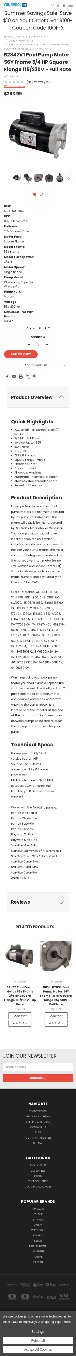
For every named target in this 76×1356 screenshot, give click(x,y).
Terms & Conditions (38, 1116)
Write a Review (14, 86)
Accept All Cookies (38, 1349)
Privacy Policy (38, 1111)
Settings (38, 1331)
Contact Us (38, 1127)
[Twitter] (28, 377)
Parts (38, 1176)
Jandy (38, 1225)
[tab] (38, 397)
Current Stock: (38, 328)
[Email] (14, 377)
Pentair (38, 1214)
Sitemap (38, 1143)
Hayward (38, 1209)
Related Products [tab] (35, 927)
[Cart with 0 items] (64, 5)
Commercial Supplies (38, 1186)
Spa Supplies (38, 1170)
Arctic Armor (38, 1246)
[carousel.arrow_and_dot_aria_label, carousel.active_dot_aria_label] (34, 194)
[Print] (21, 377)
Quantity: (38, 337)
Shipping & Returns (38, 1122)
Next (69, 178)
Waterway (38, 1230)
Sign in (30, 1137)
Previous (7, 178)
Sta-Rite (38, 1219)
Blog (38, 1132)
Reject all (38, 1340)
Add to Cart (20, 1023)
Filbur (38, 1241)
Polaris (38, 1235)
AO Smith (38, 1251)
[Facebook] (7, 377)
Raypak (38, 1256)
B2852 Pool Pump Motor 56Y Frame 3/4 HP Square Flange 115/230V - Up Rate (20, 995)
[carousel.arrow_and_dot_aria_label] (41, 194)
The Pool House (38, 1181)
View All (38, 1262)
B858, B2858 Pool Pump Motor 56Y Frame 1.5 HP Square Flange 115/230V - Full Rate (56, 995)
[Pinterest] (35, 377)
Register (45, 1137)
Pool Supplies (38, 1165)
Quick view (20, 1015)
